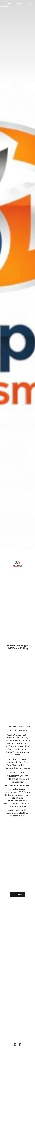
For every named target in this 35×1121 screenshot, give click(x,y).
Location (19, 3)
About (10, 3)
